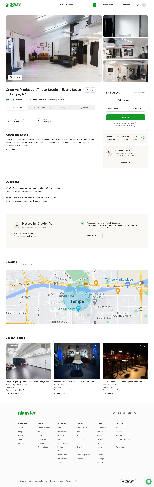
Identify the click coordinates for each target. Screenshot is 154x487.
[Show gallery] (54, 48)
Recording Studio (83, 455)
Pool (78, 435)
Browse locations (109, 5)
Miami (99, 443)
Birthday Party (62, 443)
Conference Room (123, 439)
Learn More (116, 228)
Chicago (100, 439)
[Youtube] (129, 413)
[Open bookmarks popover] (92, 90)
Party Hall (120, 447)
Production (61, 435)
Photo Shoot (62, 432)
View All (60, 462)
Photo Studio (82, 428)
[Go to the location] (28, 361)
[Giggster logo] (27, 413)
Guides (21, 435)
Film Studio (81, 439)
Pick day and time (126, 100)
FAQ (39, 432)
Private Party (62, 455)
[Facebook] (114, 413)
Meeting (60, 451)
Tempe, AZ (21, 100)
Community (42, 435)
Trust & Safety (43, 447)
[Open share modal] (43, 346)
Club (78, 443)
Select (20, 439)
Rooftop (119, 435)
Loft (117, 443)
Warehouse (81, 458)
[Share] (87, 90)
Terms (52, 481)
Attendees (113, 108)
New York (100, 432)
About (20, 428)
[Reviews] (135, 413)
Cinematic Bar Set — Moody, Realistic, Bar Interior (122, 382)
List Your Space (128, 5)
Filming (60, 447)
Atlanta (99, 435)
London (99, 447)
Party (59, 428)
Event (59, 439)
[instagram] (119, 413)
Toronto (100, 455)
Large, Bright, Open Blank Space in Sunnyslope (27, 382)
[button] (149, 482)
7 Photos (16, 77)
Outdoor (119, 432)
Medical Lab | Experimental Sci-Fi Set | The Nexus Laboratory (74, 382)
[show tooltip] (136, 123)
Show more (10, 149)
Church (79, 447)
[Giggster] (14, 5)
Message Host (125, 162)
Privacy (60, 481)
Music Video (62, 458)
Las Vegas (101, 458)
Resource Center (44, 443)
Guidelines (42, 439)
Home (79, 432)
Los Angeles (101, 428)
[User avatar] (144, 5)
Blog (20, 432)
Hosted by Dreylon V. (123, 150)
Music (118, 428)
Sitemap (69, 481)
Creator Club (23, 443)
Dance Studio (82, 451)
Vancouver (101, 451)
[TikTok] (124, 413)
